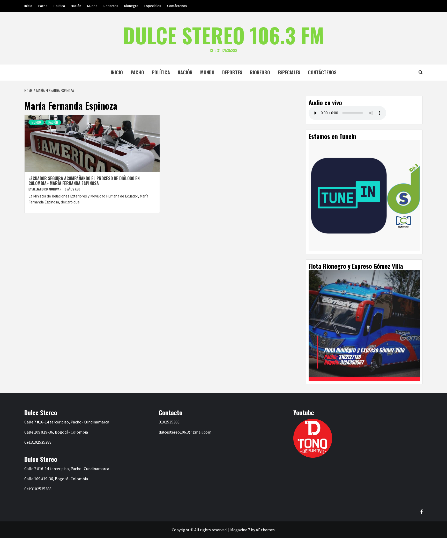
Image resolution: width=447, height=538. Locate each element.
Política (59, 5)
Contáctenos (177, 5)
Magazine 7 (240, 529)
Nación (76, 5)
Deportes (110, 5)
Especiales (152, 5)
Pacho (43, 5)
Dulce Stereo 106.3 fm (223, 35)
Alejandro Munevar (47, 189)
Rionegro (131, 5)
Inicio (28, 5)
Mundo (92, 5)
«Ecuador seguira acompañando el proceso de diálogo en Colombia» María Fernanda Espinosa (84, 180)
